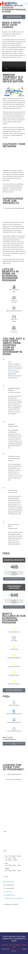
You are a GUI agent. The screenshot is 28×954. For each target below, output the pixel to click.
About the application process (14, 713)
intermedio (10, 372)
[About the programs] (14, 702)
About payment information (14, 722)
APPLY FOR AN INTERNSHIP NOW (14, 578)
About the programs (14, 705)
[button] (14, 66)
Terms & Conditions (15, 945)
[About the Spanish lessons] (14, 728)
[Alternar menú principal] (26, 3)
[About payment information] (14, 719)
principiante (14, 370)
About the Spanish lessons (14, 731)
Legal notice (4, 945)
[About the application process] (14, 711)
